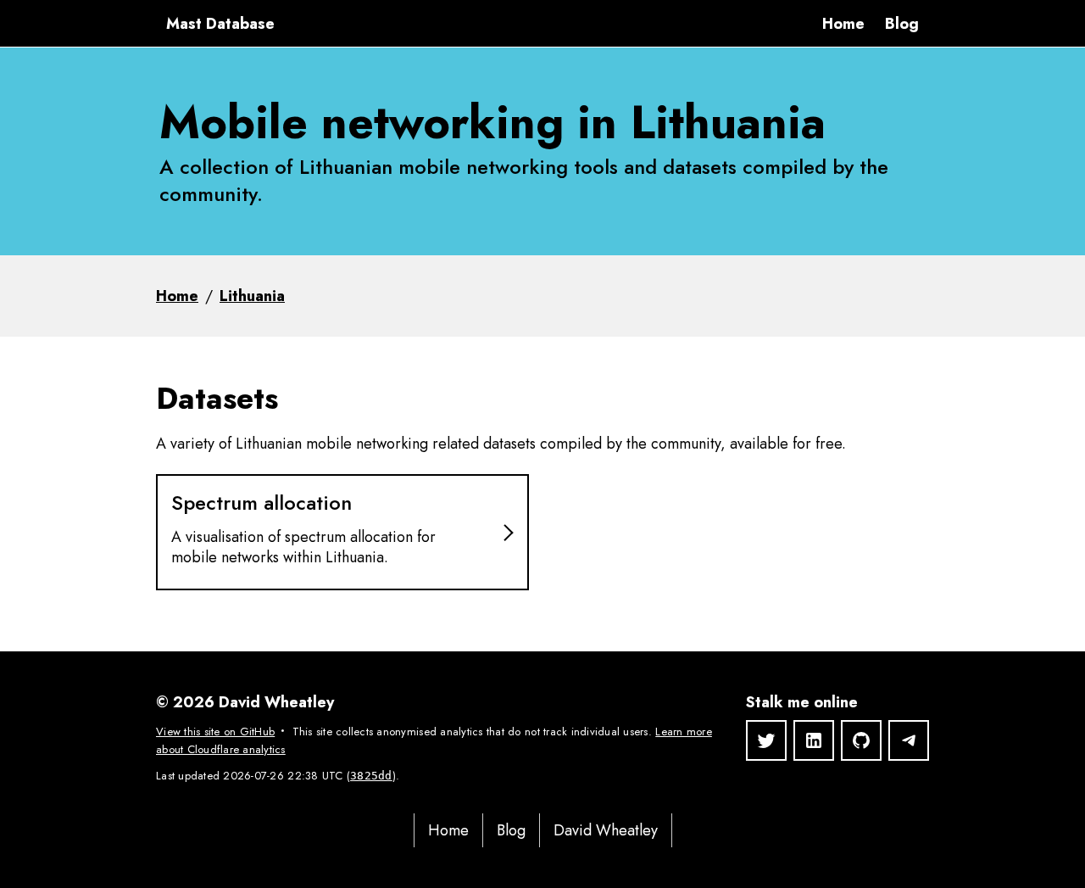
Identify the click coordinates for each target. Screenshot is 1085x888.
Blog (902, 24)
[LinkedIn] (813, 740)
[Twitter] (766, 740)
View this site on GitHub (215, 731)
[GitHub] (861, 740)
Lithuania (252, 296)
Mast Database (220, 24)
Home (843, 24)
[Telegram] (908, 740)
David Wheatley (606, 830)
